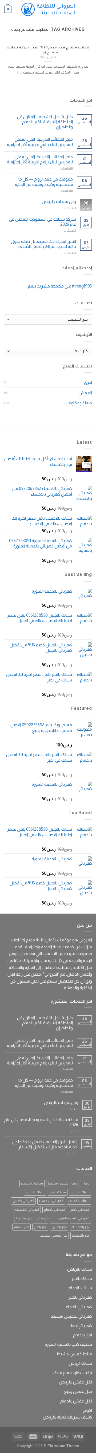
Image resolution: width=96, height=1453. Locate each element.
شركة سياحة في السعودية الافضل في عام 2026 (42, 222)
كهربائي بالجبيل (23, 1201)
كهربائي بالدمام (55, 1209)
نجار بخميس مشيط (53, 1235)
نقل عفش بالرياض (75, 1382)
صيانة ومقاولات (78, 403)
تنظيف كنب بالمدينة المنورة (68, 1344)
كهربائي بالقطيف (27, 1209)
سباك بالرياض (79, 1269)
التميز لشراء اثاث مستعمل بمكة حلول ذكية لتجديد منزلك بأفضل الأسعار (43, 244)
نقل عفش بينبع (78, 1391)
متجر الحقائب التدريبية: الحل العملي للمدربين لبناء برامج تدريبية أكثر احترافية (40, 142)
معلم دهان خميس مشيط (34, 1218)
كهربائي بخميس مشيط (71, 1316)
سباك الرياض (80, 1363)
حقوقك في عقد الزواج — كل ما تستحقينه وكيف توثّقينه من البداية (44, 181)
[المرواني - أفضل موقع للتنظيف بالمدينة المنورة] (48, 9)
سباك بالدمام (35, 1192)
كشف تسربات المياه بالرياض (67, 1417)
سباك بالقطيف (79, 1201)
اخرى (88, 382)
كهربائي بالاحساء (51, 1201)
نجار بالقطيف (81, 1235)
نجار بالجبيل (59, 1227)
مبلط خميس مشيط (74, 1354)
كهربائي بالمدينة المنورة (73, 1218)
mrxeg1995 (82, 286)
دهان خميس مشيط (62, 1183)
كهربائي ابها (81, 1325)
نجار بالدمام (21, 1227)
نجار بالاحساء (80, 1227)
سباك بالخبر (57, 1192)
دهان (86, 1183)
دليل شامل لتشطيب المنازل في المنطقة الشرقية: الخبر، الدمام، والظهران (45, 121)
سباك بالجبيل (80, 1192)
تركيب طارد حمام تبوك (72, 1372)
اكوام (87, 1410)
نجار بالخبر (40, 1227)
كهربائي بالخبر (80, 1209)
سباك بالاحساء (32, 1183)
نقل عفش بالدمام (76, 1401)
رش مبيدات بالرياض (59, 201)
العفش (85, 392)
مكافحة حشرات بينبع (46, 286)
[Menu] (89, 9)
